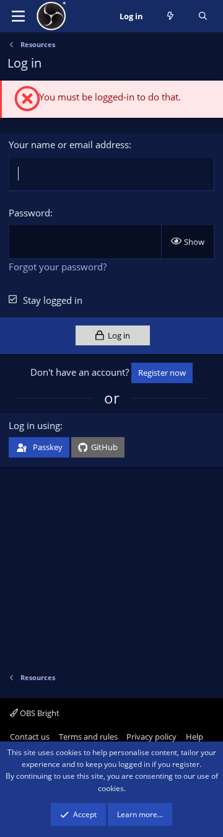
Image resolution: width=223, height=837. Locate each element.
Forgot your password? (58, 266)
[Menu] (18, 16)
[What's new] (170, 16)
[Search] (202, 16)
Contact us (30, 736)
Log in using (34, 425)
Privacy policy (151, 736)
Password (29, 212)
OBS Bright (38, 713)
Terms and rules (88, 736)
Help (194, 736)
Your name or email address (69, 144)
